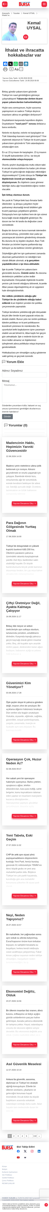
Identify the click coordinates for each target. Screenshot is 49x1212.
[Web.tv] (25, 1157)
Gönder (7, 416)
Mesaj (5, 380)
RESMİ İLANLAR (8, 1183)
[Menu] (44, 4)
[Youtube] (18, 1157)
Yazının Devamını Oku (23, 503)
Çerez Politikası (8, 1181)
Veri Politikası (7, 1175)
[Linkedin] (39, 1151)
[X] (25, 1151)
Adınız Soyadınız (12, 370)
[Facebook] (18, 1151)
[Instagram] (32, 1151)
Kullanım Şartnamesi (9, 1172)
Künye (4, 1166)
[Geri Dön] (4, 4)
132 (35, 1136)
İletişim (4, 1169)
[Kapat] (46, 1205)
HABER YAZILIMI (8, 1198)
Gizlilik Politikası (8, 1178)
